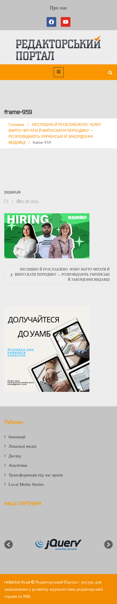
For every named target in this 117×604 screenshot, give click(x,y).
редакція (12, 191)
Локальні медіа (22, 446)
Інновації (17, 437)
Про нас (58, 8)
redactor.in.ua (17, 581)
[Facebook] (52, 22)
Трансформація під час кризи (36, 475)
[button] (8, 544)
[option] (58, 544)
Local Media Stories (26, 484)
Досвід (15, 456)
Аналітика (18, 465)
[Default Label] (65, 22)
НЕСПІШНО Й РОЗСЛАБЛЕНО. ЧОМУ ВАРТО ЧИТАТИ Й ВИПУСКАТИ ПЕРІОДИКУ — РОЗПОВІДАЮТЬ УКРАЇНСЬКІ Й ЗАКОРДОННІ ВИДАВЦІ (62, 274)
